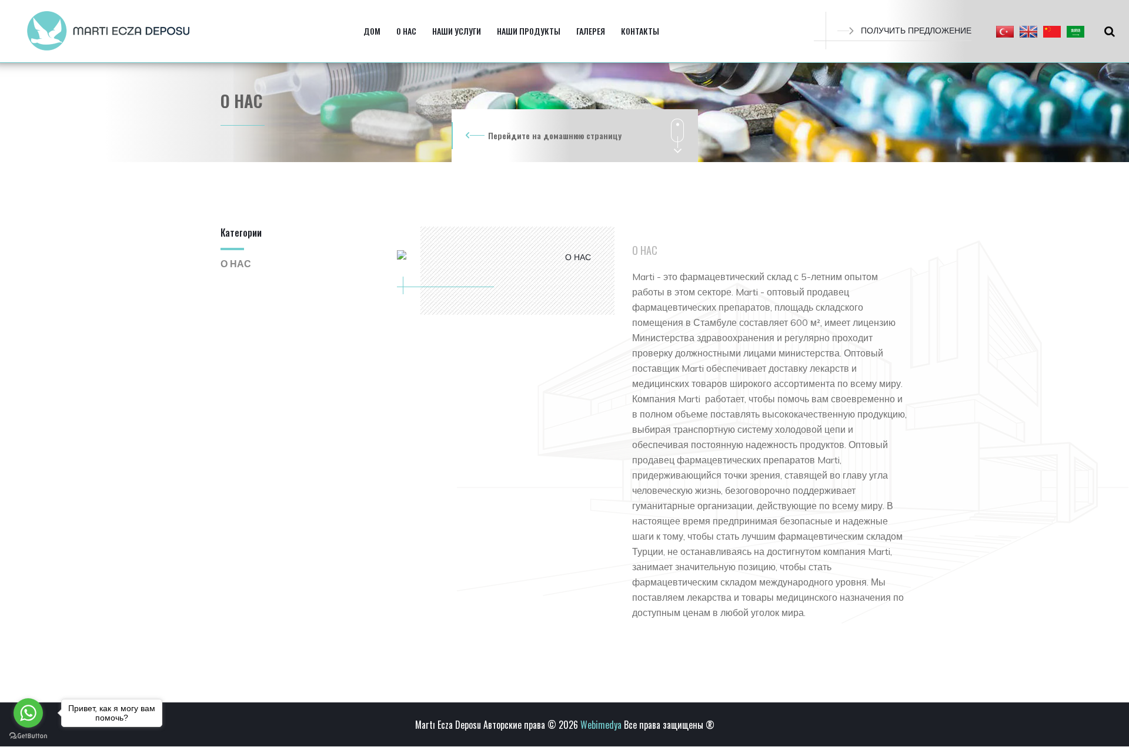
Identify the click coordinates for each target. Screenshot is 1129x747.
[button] (1005, 31)
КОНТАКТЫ (640, 31)
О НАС (406, 31)
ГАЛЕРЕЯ (590, 31)
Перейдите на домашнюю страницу (555, 135)
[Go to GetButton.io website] (28, 735)
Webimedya (601, 725)
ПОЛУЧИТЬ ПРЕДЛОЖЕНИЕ (916, 30)
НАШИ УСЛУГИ (456, 31)
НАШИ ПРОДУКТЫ (528, 31)
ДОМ (371, 31)
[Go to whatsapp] (28, 713)
